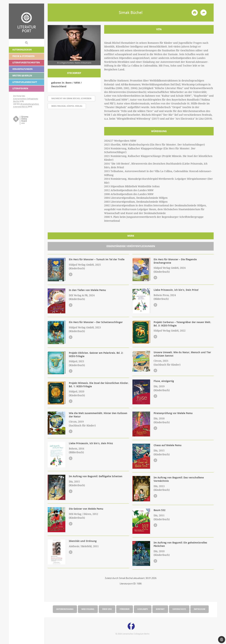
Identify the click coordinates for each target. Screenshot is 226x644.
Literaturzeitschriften (26, 62)
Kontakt (160, 609)
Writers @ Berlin (22, 75)
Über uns (107, 609)
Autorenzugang (64, 609)
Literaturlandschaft (24, 82)
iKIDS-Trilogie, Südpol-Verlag (66, 106)
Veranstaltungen (22, 69)
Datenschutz (179, 609)
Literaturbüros (20, 107)
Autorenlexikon (22, 49)
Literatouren (20, 88)
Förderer (124, 609)
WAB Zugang (87, 609)
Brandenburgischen (29, 104)
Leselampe (142, 609)
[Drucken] (195, 13)
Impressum (199, 609)
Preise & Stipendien (23, 56)
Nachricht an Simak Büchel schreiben (71, 98)
